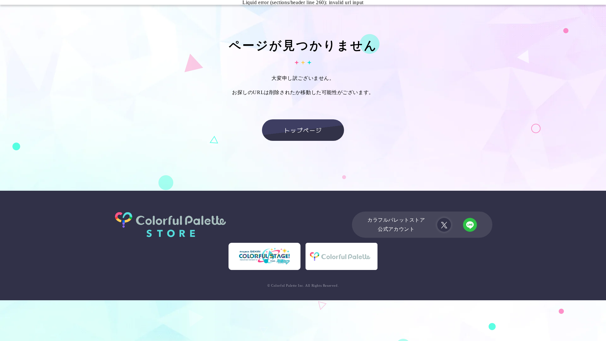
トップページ (303, 130)
